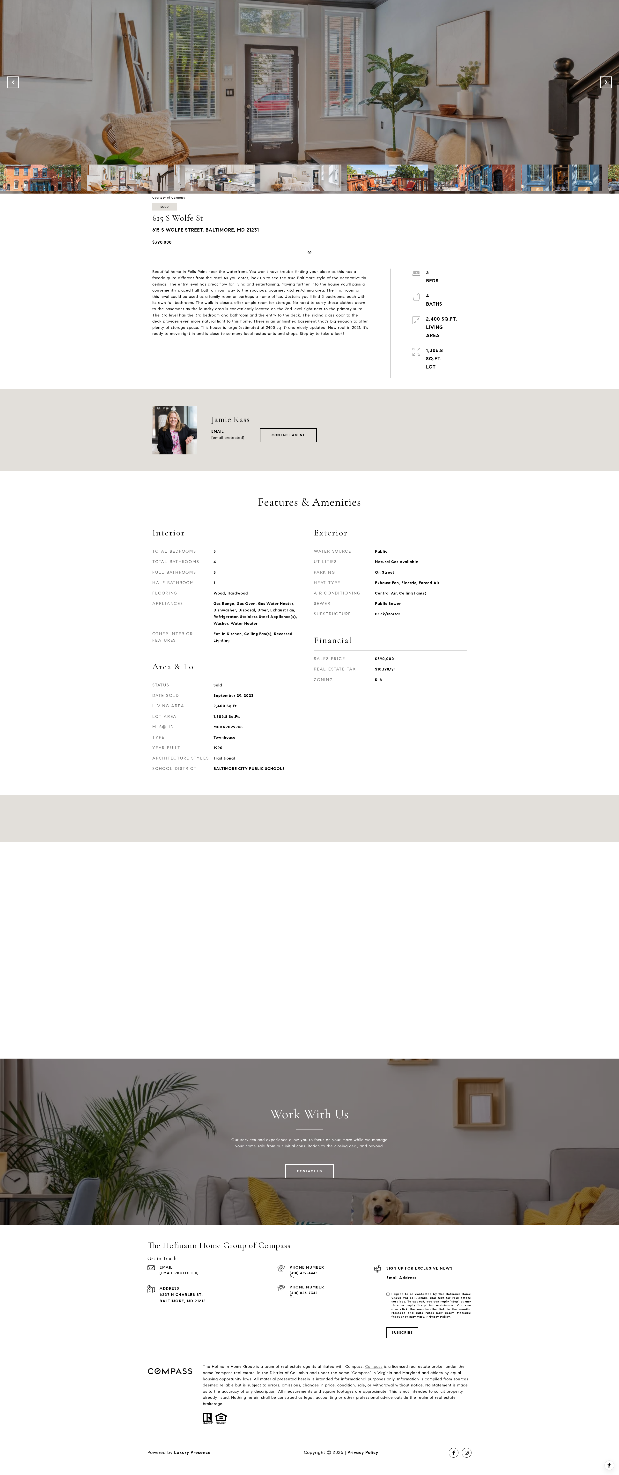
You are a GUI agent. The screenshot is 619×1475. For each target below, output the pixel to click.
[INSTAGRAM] (467, 1453)
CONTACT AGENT (288, 435)
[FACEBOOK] (453, 1453)
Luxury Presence (192, 1452)
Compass (374, 1366)
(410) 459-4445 (303, 1273)
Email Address (401, 1277)
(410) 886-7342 (304, 1293)
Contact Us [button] (309, 1171)
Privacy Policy (438, 1316)
